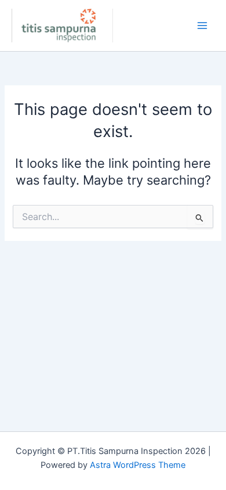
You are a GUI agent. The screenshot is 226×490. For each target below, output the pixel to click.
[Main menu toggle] (202, 25)
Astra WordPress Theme (137, 465)
